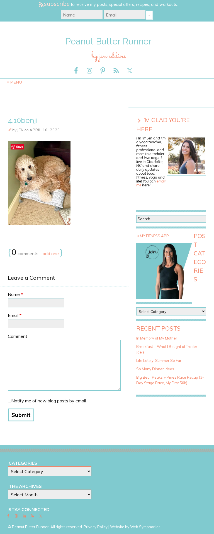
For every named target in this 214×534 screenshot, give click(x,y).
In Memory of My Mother (156, 338)
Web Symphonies (145, 526)
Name (15, 294)
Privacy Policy (96, 526)
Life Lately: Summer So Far (158, 360)
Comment (17, 336)
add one (51, 253)
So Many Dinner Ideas (155, 369)
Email (14, 315)
